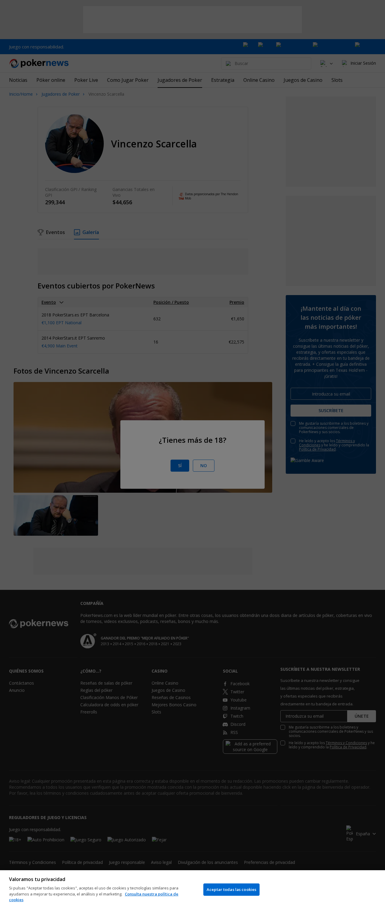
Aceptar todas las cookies (231, 889)
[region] (192, 889)
